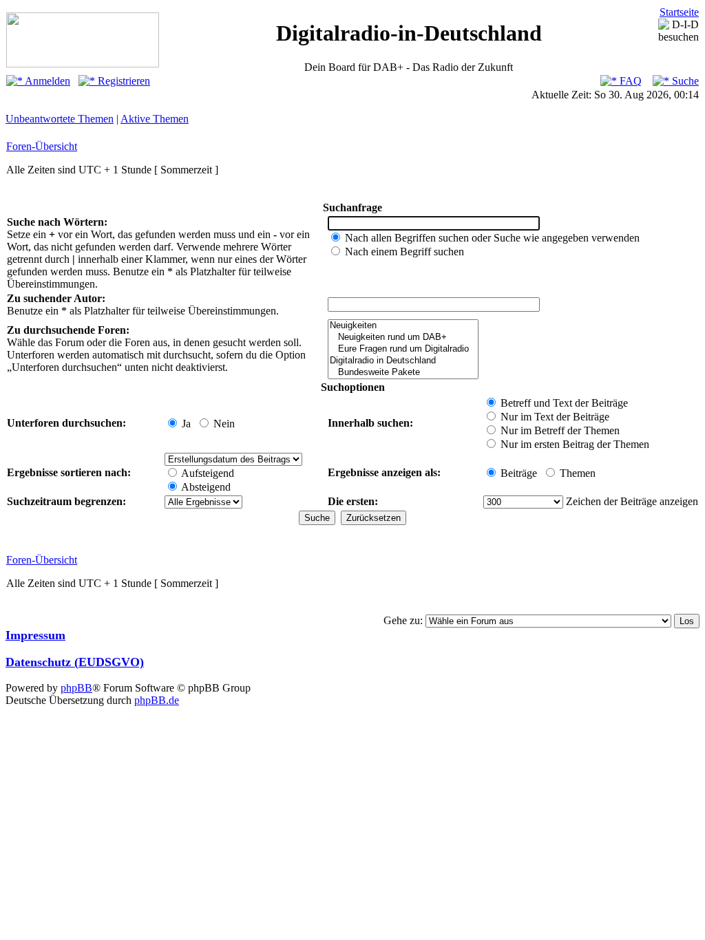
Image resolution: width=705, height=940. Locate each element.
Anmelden (46, 81)
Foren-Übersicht (41, 146)
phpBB (76, 688)
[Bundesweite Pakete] (403, 372)
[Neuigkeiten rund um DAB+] (403, 337)
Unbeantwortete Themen (60, 119)
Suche (684, 81)
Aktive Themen (154, 119)
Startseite (679, 12)
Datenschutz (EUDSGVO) (75, 662)
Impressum (35, 635)
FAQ (629, 81)
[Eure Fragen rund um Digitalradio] (403, 349)
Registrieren (122, 81)
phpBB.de (156, 700)
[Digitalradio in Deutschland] (403, 361)
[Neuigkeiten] (403, 326)
